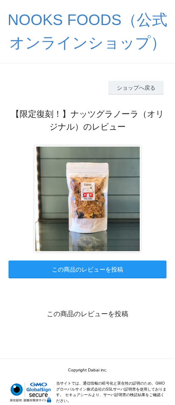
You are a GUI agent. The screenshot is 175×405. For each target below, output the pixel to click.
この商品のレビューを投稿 (87, 269)
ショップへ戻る (136, 88)
